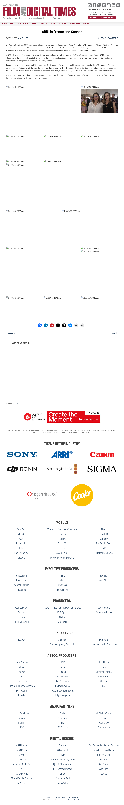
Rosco (63, 672)
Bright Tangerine (62, 695)
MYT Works (21, 690)
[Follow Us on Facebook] (94, 5)
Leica (62, 548)
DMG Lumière (62, 681)
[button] (43, 87)
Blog (34, 23)
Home (4, 23)
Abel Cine (103, 580)
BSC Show (63, 727)
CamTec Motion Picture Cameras (104, 745)
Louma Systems (62, 686)
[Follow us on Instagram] (90, 5)
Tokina (21, 612)
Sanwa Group (22, 773)
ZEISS (21, 534)
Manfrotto (103, 640)
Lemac (104, 773)
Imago (22, 718)
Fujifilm (62, 539)
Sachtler (104, 575)
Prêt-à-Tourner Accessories (22, 686)
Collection (23, 23)
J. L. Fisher (104, 662)
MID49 (21, 667)
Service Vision (103, 755)
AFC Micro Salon (104, 713)
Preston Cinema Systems (62, 557)
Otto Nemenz (104, 607)
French (102, 12)
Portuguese (93, 14)
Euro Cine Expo (22, 713)
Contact (63, 23)
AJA (21, 539)
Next (115, 333)
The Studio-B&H (103, 543)
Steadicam (62, 585)
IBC (62, 723)
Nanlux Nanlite (21, 553)
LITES (63, 773)
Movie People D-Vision (21, 778)
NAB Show (104, 723)
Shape (104, 667)
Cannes (19, 404)
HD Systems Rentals (62, 769)
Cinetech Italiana (104, 672)
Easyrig (21, 617)
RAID (62, 662)
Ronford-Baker (104, 676)
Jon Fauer (22, 38)
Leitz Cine (62, 534)
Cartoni (62, 617)
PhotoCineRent (63, 778)
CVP (104, 548)
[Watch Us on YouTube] (109, 5)
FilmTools (62, 667)
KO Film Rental (63, 750)
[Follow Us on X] (99, 5)
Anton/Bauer (62, 553)
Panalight (103, 759)
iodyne (22, 672)
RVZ (22, 769)
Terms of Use (73, 797)
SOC (22, 727)
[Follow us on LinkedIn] (113, 5)
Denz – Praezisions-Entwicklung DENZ (62, 607)
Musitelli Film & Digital (103, 750)
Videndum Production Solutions (62, 529)
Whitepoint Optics (62, 676)
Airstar (63, 713)
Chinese (111, 12)
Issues (12, 23)
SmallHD (104, 534)
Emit (62, 575)
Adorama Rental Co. (21, 764)
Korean (110, 14)
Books (54, 23)
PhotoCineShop (21, 622)
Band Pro (21, 529)
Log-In (86, 23)
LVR (63, 755)
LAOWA (21, 640)
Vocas (22, 676)
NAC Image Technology (63, 690)
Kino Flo (104, 681)
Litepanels (21, 589)
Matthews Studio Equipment (104, 644)
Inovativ (21, 695)
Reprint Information (74, 800)
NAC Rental (21, 750)
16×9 (103, 686)
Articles (43, 23)
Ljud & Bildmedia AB (62, 764)
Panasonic (21, 543)
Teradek (21, 557)
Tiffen (103, 529)
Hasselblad (21, 575)
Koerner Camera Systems (63, 759)
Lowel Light (62, 589)
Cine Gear (62, 718)
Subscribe (75, 23)
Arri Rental (104, 764)
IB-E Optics (62, 612)
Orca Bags (63, 640)
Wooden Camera (21, 585)
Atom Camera (21, 662)
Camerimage (104, 727)
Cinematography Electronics (63, 644)
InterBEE (22, 723)
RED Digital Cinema (104, 553)
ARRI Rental (21, 745)
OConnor (103, 539)
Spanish (103, 14)
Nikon (62, 580)
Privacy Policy (60, 797)
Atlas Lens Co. (21, 607)
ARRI (14, 404)
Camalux (63, 745)
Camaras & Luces (103, 612)
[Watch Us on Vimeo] (104, 5)
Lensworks (22, 759)
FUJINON (62, 543)
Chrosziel (62, 622)
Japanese (92, 12)
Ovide (21, 755)
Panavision (21, 580)
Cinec (103, 718)
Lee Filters (22, 681)
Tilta (21, 548)
